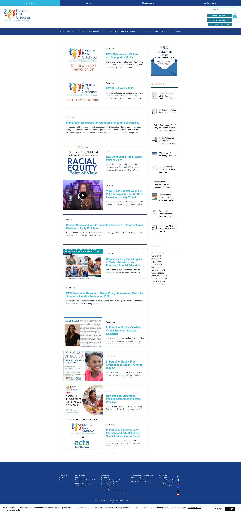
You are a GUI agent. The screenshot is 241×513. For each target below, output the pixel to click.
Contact (178, 31)
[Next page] (113, 453)
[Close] (237, 508)
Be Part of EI (167, 31)
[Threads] (178, 491)
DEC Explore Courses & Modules (122, 31)
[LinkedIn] (178, 476)
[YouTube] (178, 495)
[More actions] (143, 48)
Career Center (145, 31)
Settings (218, 508)
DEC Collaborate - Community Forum (91, 31)
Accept (230, 508)
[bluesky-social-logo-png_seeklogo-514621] (178, 487)
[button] (30, 3)
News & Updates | (68, 31)
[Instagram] (178, 483)
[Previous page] (97, 453)
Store (157, 31)
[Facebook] (178, 479)
